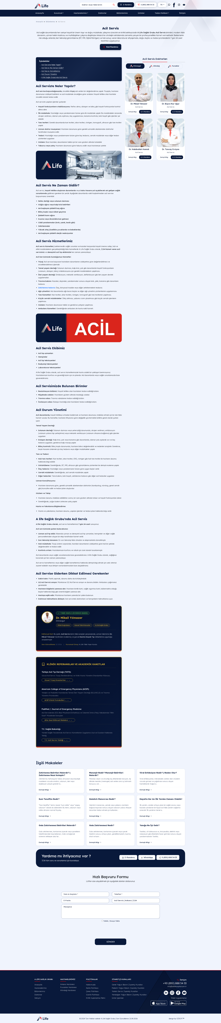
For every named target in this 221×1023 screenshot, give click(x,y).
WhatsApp (148, 857)
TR (161, 5)
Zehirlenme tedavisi (46, 288)
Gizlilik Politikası (92, 995)
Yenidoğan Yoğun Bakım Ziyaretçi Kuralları (129, 995)
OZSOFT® (180, 1019)
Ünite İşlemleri (118, 998)
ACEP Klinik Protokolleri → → (57, 700)
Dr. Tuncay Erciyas (170, 149)
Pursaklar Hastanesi (68, 987)
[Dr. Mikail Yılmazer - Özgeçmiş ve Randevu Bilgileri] (139, 87)
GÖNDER (110, 942)
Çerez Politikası (92, 991)
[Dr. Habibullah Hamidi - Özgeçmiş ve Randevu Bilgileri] (139, 132)
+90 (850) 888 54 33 (174, 983)
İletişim (182, 13)
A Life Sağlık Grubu (108, 1019)
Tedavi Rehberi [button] (161, 13)
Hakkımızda (91, 985)
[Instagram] (179, 5)
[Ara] (113, 4)
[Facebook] (174, 5)
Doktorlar (102, 13)
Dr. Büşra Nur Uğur (170, 104)
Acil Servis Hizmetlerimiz (50, 71)
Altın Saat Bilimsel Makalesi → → (58, 720)
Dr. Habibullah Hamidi (139, 149)
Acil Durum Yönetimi (49, 74)
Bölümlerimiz (122, 13)
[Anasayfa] (42, 5)
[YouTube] (184, 5)
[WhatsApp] (169, 5)
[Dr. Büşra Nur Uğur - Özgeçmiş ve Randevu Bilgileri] (170, 87)
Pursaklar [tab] (175, 66)
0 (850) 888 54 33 (147, 5)
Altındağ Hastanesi (68, 990)
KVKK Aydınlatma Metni (95, 998)
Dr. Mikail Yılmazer (69, 617)
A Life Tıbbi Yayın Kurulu (88, 644)
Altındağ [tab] (156, 66)
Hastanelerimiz (41, 988)
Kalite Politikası (92, 988)
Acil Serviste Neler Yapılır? (51, 65)
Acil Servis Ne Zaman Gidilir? (52, 68)
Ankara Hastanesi (67, 984)
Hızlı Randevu (112, 47)
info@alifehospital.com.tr (176, 986)
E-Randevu (127, 5)
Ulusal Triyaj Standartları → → (57, 680)
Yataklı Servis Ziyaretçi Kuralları (125, 991)
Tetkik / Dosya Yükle (111, 921)
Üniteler (141, 13)
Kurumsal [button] (58, 13)
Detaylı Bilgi (132, 112)
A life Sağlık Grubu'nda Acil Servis (54, 77)
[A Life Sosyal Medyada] (184, 993)
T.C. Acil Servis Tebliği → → (56, 740)
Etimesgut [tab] (137, 66)
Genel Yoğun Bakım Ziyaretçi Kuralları (127, 985)
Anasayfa (39, 13)
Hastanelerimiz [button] (80, 13)
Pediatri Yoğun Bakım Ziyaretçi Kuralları (128, 988)
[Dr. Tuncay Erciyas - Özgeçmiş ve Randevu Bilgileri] (170, 132)
